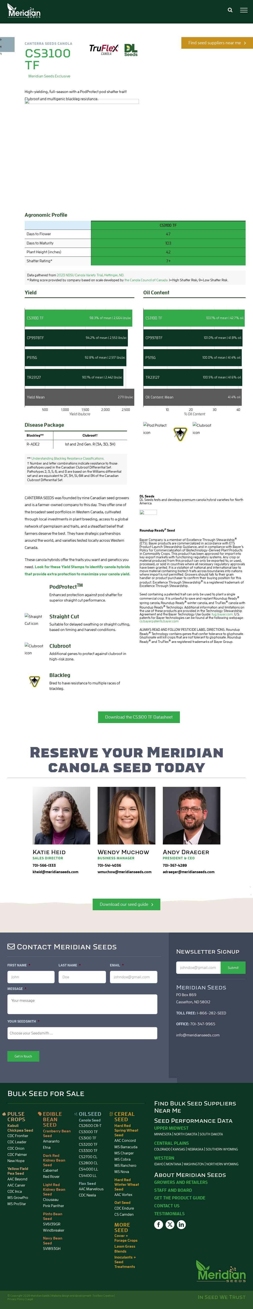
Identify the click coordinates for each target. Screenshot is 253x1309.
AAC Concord (125, 1141)
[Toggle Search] (230, 9)
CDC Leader (16, 1142)
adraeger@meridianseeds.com (188, 872)
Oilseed (90, 1114)
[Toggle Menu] (244, 10)
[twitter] (170, 1224)
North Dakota (185, 1134)
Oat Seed (122, 1203)
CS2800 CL (88, 1163)
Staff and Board (173, 1190)
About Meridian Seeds (190, 1175)
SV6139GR (51, 1224)
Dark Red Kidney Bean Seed (54, 1160)
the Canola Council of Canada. (146, 280)
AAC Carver (16, 1185)
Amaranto (51, 1141)
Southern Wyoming (222, 1149)
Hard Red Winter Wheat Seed (126, 1184)
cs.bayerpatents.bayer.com (159, 621)
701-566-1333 (44, 865)
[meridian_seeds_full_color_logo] (221, 1262)
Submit (233, 967)
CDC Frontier (17, 1136)
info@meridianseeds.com (198, 1035)
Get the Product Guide (179, 1198)
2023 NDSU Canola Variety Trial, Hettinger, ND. (90, 275)
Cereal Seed (124, 1116)
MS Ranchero (125, 1166)
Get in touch (23, 1056)
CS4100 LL (88, 1176)
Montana (173, 1164)
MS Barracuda (125, 1147)
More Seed (122, 1227)
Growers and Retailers (181, 1182)
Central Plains (171, 1143)
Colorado (162, 1149)
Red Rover (51, 1177)
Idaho (159, 1164)
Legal (29, 1299)
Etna (46, 1147)
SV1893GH (52, 1249)
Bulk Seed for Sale (45, 1093)
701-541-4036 (109, 865)
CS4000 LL (88, 1169)
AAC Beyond (17, 1179)
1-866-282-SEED (211, 1013)
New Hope (15, 1161)
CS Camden (124, 1214)
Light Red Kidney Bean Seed (54, 1189)
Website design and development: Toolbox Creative (82, 1295)
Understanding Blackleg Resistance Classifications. (67, 458)
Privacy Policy (16, 1299)
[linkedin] (181, 1224)
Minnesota (162, 1134)
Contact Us (167, 1206)
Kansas (179, 1149)
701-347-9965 (202, 1024)
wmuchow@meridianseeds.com (124, 872)
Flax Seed (87, 1184)
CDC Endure (124, 1208)
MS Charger (124, 1153)
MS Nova (121, 1172)
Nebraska (195, 1149)
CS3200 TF (88, 1144)
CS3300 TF (88, 1151)
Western (164, 1158)
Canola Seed (90, 1120)
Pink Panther (53, 1206)
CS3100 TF (87, 1138)
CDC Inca (14, 1191)
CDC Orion (15, 1148)
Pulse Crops (16, 1116)
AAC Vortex (123, 1195)
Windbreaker (53, 1230)
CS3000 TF (88, 1132)
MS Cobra (122, 1159)
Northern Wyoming (222, 1164)
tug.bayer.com (222, 614)
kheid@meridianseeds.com (55, 872)
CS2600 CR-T (90, 1126)
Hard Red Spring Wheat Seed (126, 1130)
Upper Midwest (171, 1128)
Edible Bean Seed (52, 1119)
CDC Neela (87, 1195)
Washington (194, 1164)
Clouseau (51, 1200)
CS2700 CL (88, 1157)
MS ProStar (16, 1204)
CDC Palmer (17, 1155)
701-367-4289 (175, 865)
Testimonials (169, 1214)
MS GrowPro (17, 1198)
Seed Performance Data (193, 1120)
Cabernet (50, 1170)
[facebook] (158, 1224)
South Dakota (211, 1134)
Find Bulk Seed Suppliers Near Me (195, 1107)
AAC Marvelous (91, 1189)
